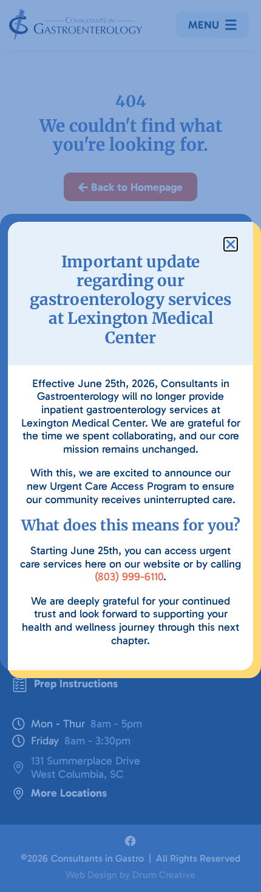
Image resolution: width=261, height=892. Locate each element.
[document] (130, 446)
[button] (231, 244)
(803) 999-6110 (129, 576)
